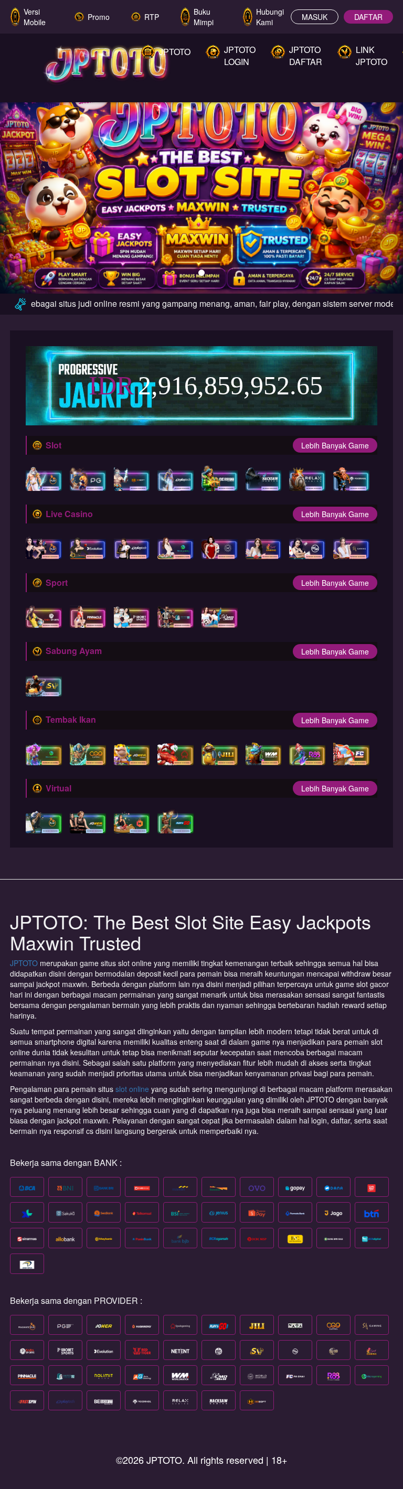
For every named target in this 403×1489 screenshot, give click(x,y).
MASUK (314, 17)
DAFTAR (368, 17)
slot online (132, 1089)
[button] (30, 186)
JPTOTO (25, 963)
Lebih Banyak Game (335, 445)
